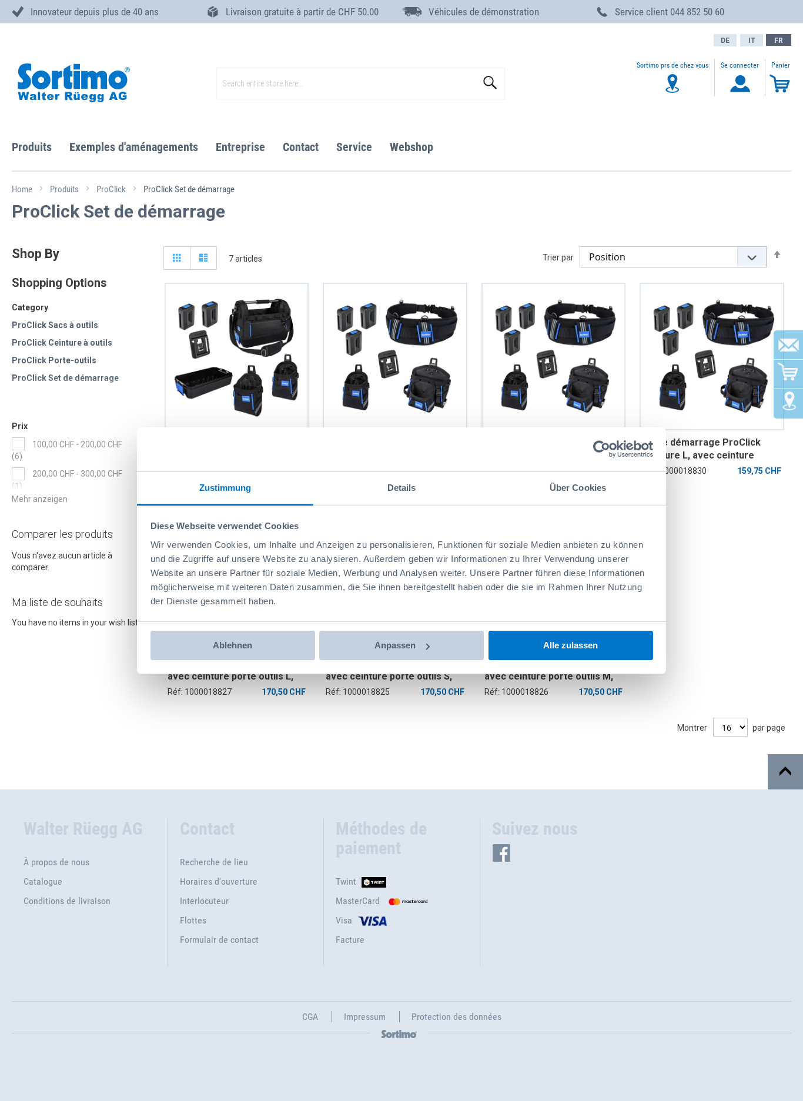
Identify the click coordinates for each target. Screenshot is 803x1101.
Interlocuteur (204, 900)
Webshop (411, 147)
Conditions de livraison (67, 900)
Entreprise (240, 147)
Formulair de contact (219, 939)
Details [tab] (401, 488)
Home (23, 189)
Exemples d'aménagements (133, 147)
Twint (346, 881)
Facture (350, 939)
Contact (301, 147)
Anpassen (395, 645)
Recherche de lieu (214, 862)
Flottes (193, 920)
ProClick (112, 189)
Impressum (365, 1016)
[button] (778, 40)
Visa (344, 920)
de (725, 40)
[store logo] (73, 84)
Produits (32, 147)
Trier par (558, 257)
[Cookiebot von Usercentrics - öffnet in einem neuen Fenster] (601, 449)
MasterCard (358, 900)
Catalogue (43, 881)
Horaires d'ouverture (218, 881)
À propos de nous (56, 862)
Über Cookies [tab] (578, 488)
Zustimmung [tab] (225, 488)
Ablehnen (232, 645)
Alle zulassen (570, 645)
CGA (310, 1016)
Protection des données (456, 1016)
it (751, 40)
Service (354, 147)
